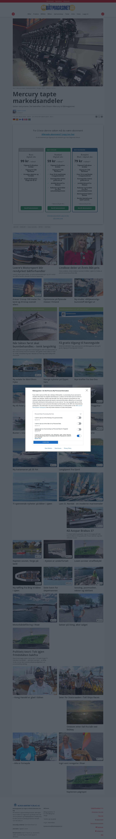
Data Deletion (48, 448)
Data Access (58, 448)
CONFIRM (46, 442)
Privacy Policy (67, 448)
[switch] (79, 418)
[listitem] (58, 414)
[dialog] (58, 420)
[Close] (87, 391)
